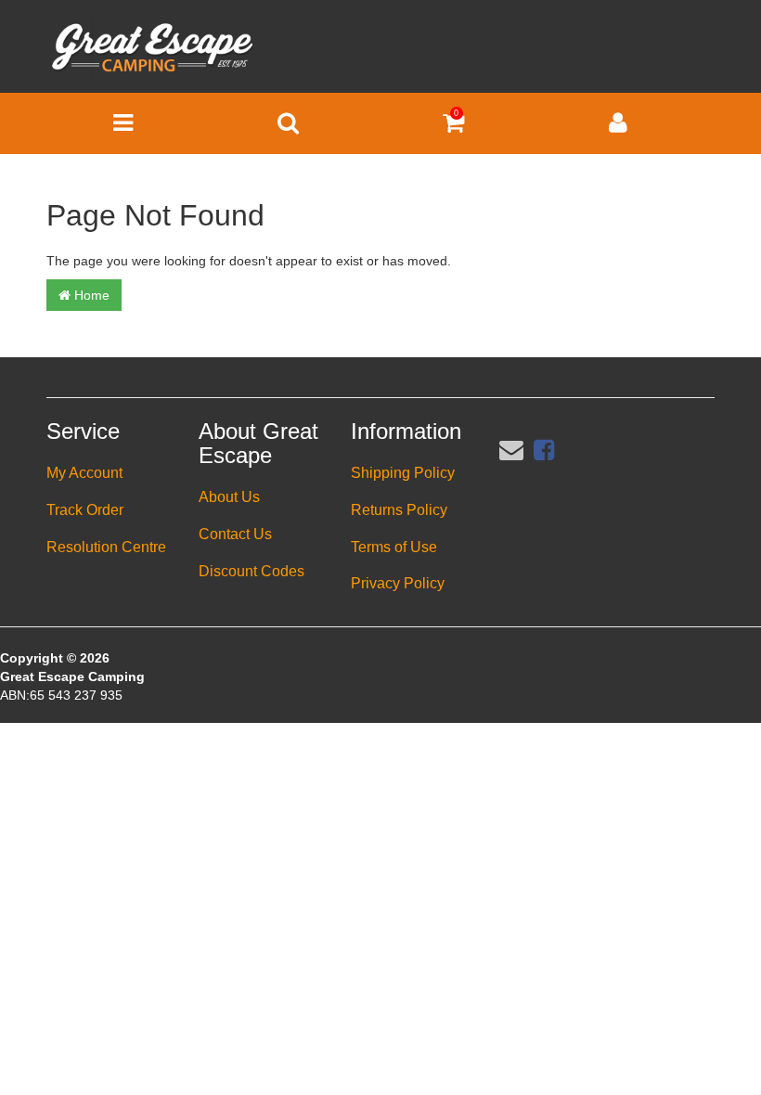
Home (90, 295)
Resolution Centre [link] (106, 547)
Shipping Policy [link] (403, 473)
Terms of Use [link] (394, 547)
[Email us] (511, 450)
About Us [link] (229, 497)
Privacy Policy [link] (398, 583)
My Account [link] (84, 473)
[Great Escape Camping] (152, 47)
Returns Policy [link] (399, 510)
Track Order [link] (84, 510)
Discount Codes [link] (251, 571)
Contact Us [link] (235, 534)
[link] (544, 450)
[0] (453, 127)
